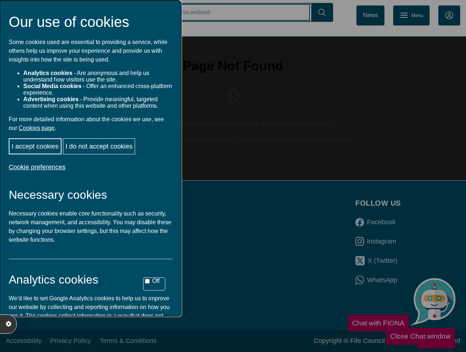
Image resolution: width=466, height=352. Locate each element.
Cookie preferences (37, 167)
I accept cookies (35, 146)
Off (155, 281)
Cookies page (37, 128)
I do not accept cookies (99, 146)
